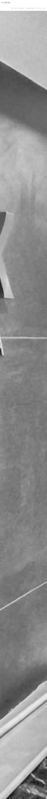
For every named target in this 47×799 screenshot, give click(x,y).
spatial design (21, 8)
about (16, 8)
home (13, 8)
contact (43, 8)
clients (40, 8)
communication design (30, 8)
